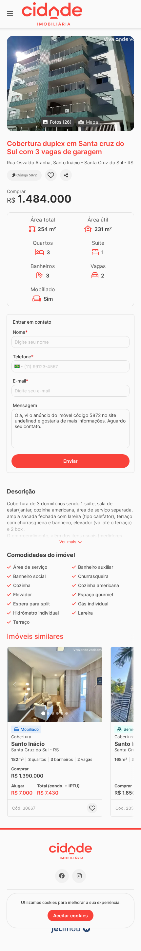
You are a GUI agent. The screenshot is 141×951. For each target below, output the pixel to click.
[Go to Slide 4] (57, 713)
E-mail (20, 381)
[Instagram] (79, 876)
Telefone (23, 356)
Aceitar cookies (70, 915)
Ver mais (67, 541)
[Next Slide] (128, 83)
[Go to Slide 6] (66, 713)
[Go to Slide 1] (43, 713)
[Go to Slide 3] (52, 713)
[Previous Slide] (12, 83)
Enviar (70, 461)
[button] (70, 83)
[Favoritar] (51, 175)
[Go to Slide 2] (48, 713)
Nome (20, 332)
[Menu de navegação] (10, 14)
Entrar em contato (32, 322)
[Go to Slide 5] (62, 713)
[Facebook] (62, 876)
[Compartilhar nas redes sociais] (66, 175)
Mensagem (25, 405)
